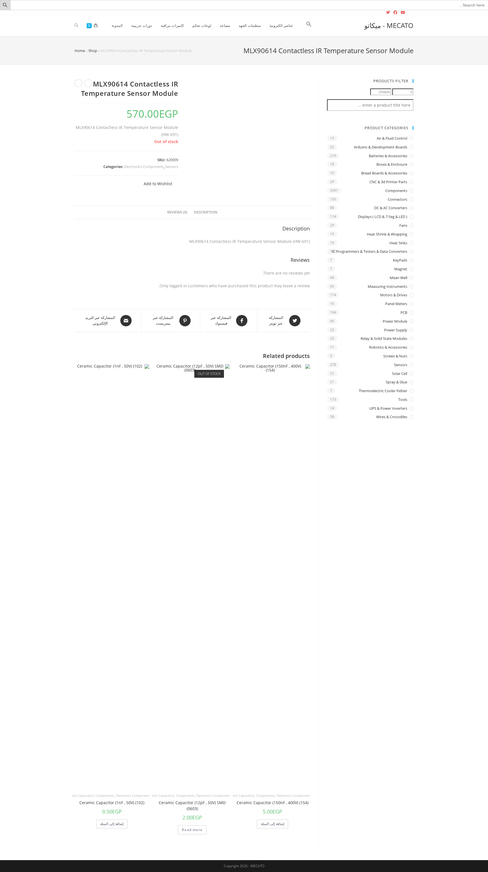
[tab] (205, 212)
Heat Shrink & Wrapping (387, 234)
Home (80, 50)
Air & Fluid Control (392, 138)
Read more (192, 829)
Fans (403, 225)
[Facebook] (395, 12)
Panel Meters (396, 303)
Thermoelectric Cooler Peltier (383, 390)
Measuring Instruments (387, 286)
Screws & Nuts (395, 356)
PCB (403, 312)
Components (265, 795)
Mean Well (398, 277)
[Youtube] (403, 12)
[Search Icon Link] (309, 25)
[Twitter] (389, 12)
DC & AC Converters (390, 207)
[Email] (410, 12)
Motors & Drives (393, 294)
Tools (402, 399)
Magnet (400, 268)
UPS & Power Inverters (388, 408)
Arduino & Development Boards (380, 147)
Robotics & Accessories (388, 347)
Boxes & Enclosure (391, 164)
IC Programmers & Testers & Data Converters (369, 251)
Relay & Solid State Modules (384, 338)
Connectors (397, 199)
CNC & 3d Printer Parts (388, 181)
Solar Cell (399, 373)
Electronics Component (143, 166)
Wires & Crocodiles (391, 416)
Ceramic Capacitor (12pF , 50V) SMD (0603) (192, 805)
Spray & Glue (396, 382)
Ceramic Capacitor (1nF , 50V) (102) (111, 802)
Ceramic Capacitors (240, 795)
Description (205, 212)
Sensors (171, 166)
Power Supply (395, 330)
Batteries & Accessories (388, 155)
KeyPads (400, 260)
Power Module (395, 321)
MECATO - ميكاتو (388, 25)
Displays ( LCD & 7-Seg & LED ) (382, 216)
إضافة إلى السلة (272, 823)
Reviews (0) (177, 212)
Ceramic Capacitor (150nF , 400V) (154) (272, 802)
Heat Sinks (398, 242)
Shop (92, 50)
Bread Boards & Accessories (384, 173)
